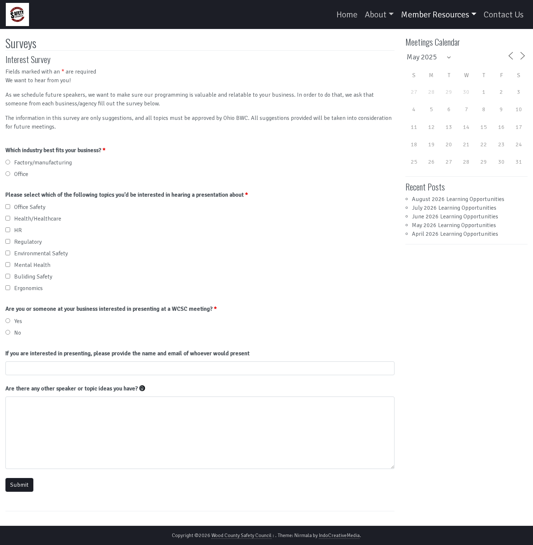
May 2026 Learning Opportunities (454, 225)
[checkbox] (7, 206)
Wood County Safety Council (241, 535)
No (17, 332)
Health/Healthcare (37, 218)
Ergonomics (28, 288)
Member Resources (435, 14)
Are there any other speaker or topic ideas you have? (75, 388)
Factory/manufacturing (43, 162)
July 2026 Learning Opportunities (454, 207)
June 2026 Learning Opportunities (455, 216)
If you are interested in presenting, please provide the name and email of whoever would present (127, 353)
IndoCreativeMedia (339, 535)
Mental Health (32, 265)
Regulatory (28, 242)
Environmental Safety (41, 253)
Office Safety (29, 207)
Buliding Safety (33, 276)
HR (18, 230)
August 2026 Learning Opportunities (458, 199)
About (376, 14)
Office (21, 174)
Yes (18, 321)
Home (347, 14)
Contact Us (504, 14)
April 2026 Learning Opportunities (455, 234)
